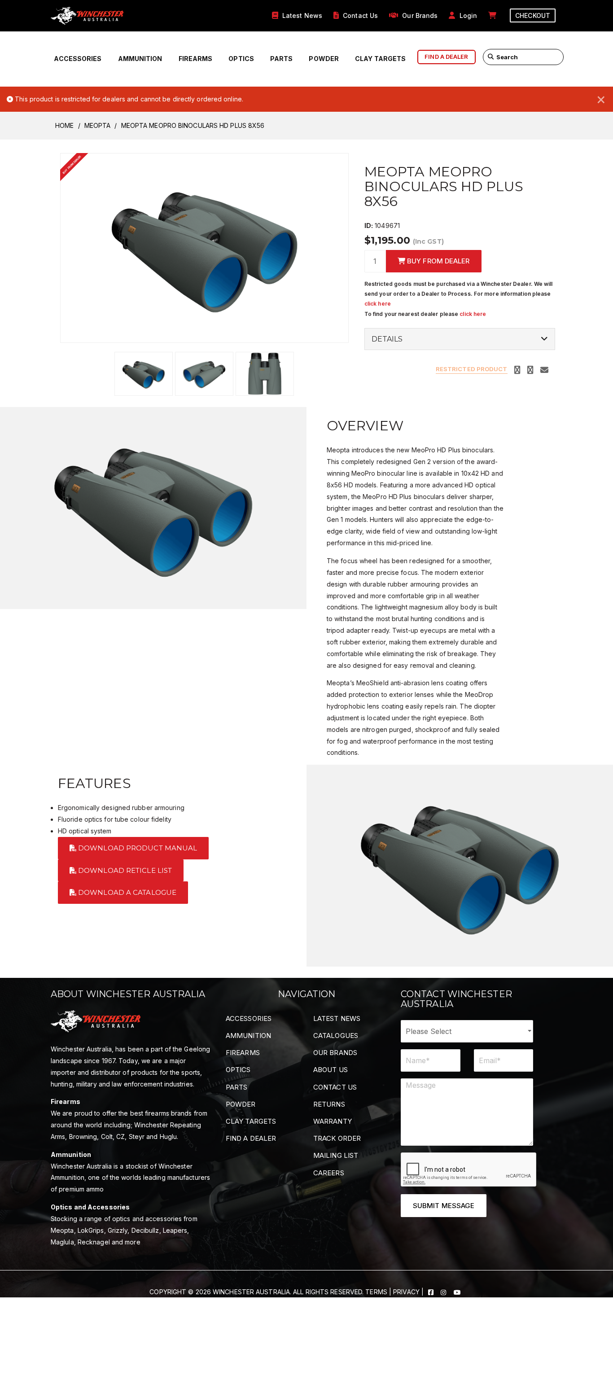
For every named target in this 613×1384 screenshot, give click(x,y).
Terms (376, 1292)
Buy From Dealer (437, 261)
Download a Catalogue (126, 892)
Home (64, 125)
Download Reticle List (124, 870)
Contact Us (335, 1087)
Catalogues (335, 1035)
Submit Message (443, 1205)
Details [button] (387, 339)
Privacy (406, 1292)
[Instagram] (444, 1292)
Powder (324, 58)
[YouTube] (457, 1292)
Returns (329, 1104)
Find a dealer (446, 56)
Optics (241, 58)
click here (377, 303)
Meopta (97, 125)
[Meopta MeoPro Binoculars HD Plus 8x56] (204, 247)
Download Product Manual (136, 848)
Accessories (77, 58)
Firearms (196, 58)
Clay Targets (380, 58)
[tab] (460, 339)
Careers (328, 1173)
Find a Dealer (251, 1138)
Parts (281, 58)
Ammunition (140, 58)
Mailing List (335, 1155)
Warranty (332, 1121)
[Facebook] (431, 1292)
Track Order (337, 1138)
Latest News (336, 1018)
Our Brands (335, 1052)
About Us (330, 1069)
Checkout (532, 15)
